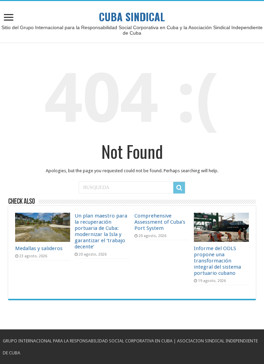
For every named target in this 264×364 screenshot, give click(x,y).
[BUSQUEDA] (179, 187)
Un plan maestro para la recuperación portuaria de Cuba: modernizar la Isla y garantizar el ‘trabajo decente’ (101, 231)
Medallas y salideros (39, 248)
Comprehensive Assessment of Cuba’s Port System (159, 222)
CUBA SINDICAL (132, 16)
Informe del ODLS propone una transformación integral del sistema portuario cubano (217, 260)
